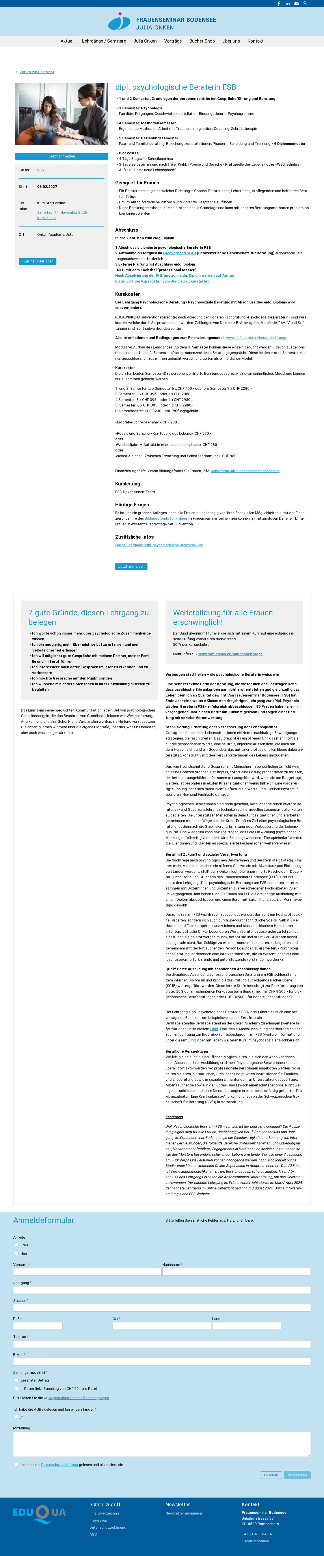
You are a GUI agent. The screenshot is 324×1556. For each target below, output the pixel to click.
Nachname (172, 1264)
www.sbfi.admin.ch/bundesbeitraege (256, 337)
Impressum (98, 1520)
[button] (296, 3)
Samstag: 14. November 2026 (62, 212)
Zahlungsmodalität (30, 1372)
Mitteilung (21, 1428)
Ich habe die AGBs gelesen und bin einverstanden (55, 1409)
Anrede (19, 1237)
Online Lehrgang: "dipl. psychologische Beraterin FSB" (159, 545)
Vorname (22, 1264)
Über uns (231, 41)
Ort (116, 1318)
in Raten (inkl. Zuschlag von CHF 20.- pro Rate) (58, 1388)
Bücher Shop (202, 41)
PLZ (17, 1318)
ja (21, 1417)
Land (216, 1318)
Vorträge (173, 41)
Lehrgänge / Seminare (104, 41)
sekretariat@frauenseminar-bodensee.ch (245, 471)
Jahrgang (22, 1283)
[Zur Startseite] (162, 18)
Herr (24, 1253)
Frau (24, 1245)
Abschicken (297, 1475)
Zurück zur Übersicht (37, 72)
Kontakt (256, 41)
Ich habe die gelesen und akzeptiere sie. (72, 1464)
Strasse (20, 1300)
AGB (93, 1534)
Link (213, 1029)
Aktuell (67, 41)
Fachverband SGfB (180, 253)
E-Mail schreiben (255, 1541)
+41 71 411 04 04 (257, 1534)
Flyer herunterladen (38, 261)
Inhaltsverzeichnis (104, 1513)
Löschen (271, 1475)
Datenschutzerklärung (60, 1464)
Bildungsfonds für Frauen (166, 518)
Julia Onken (145, 41)
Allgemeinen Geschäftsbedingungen (78, 1398)
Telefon (20, 1336)
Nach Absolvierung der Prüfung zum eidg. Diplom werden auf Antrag (174, 275)
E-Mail (19, 1354)
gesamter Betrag (34, 1380)
